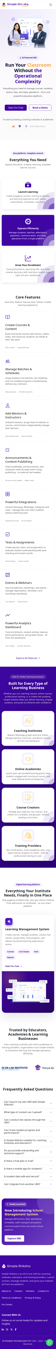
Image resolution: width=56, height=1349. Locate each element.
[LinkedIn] (3, 1329)
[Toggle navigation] (50, 4)
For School (7, 1304)
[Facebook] (15, 1329)
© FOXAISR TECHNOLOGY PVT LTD (19, 1341)
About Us (6, 1291)
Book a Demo (40, 107)
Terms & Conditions (11, 1297)
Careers (18, 1291)
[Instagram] (7, 1329)
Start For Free (15, 107)
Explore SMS (14, 1238)
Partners (30, 1291)
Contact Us (43, 1291)
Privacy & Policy (33, 1297)
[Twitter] (11, 1329)
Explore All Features (27, 658)
